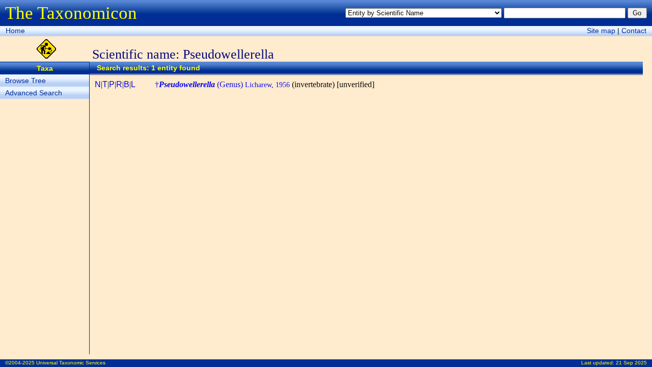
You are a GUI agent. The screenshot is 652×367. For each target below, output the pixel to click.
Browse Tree (25, 80)
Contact (633, 31)
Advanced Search (33, 93)
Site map (601, 31)
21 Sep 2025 (631, 362)
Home (15, 31)
